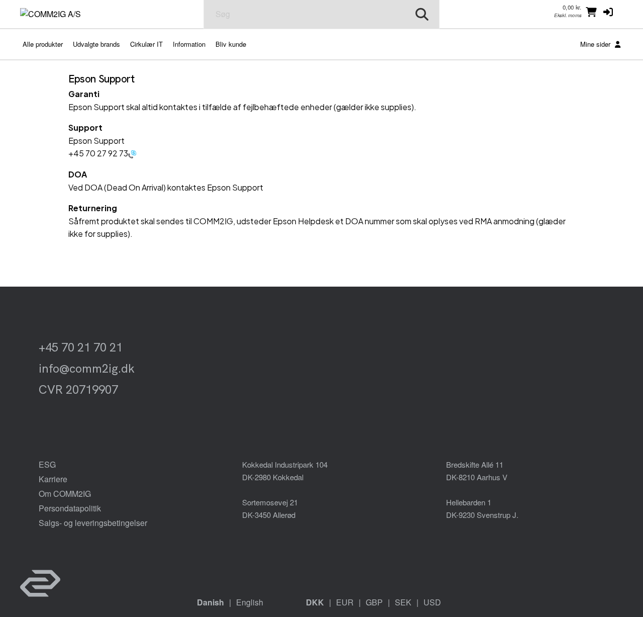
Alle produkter (43, 44)
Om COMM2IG (65, 493)
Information (189, 44)
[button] (608, 11)
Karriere (53, 479)
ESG (47, 464)
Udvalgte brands (96, 44)
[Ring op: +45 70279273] (132, 153)
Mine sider (596, 44)
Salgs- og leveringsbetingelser (93, 522)
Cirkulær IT (146, 44)
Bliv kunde (231, 44)
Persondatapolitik (70, 508)
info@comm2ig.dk (87, 368)
